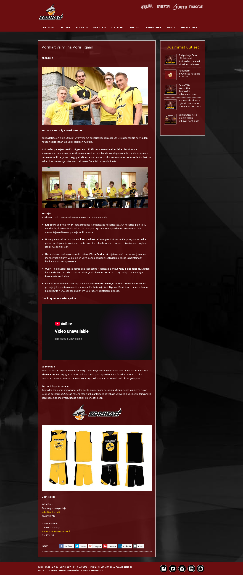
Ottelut (117, 27)
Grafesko (97, 570)
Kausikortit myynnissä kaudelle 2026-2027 (189, 73)
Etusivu (48, 27)
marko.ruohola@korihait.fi (56, 531)
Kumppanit (153, 27)
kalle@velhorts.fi (51, 512)
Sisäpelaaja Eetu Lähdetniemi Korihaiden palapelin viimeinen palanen (190, 59)
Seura (171, 27)
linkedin (127, 546)
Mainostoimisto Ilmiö (64, 570)
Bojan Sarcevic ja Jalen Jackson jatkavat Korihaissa (189, 117)
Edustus (82, 27)
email (140, 546)
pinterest (112, 546)
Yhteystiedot (190, 27)
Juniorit (135, 27)
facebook (69, 546)
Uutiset (64, 27)
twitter (83, 546)
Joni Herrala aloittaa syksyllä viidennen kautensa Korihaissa (190, 103)
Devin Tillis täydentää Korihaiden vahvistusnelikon (188, 89)
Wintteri (99, 27)
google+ (97, 546)
